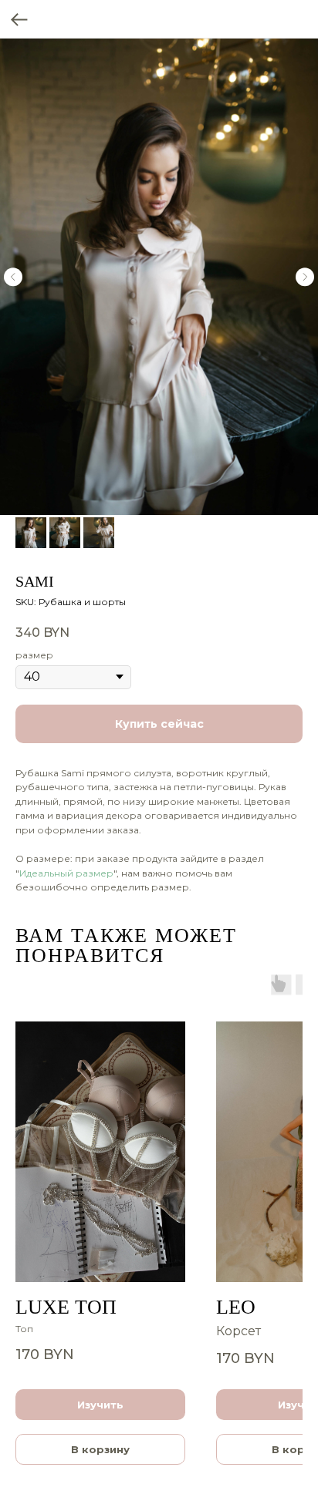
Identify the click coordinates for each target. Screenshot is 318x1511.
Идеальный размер (66, 873)
